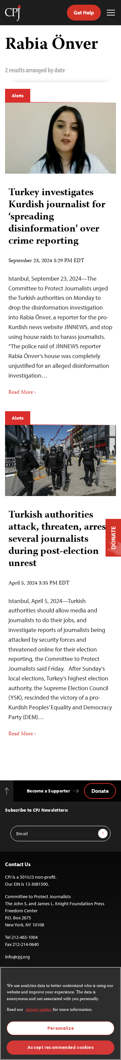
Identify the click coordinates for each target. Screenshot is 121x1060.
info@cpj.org (17, 957)
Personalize (60, 1028)
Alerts (18, 96)
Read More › (22, 392)
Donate (100, 790)
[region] (60, 1013)
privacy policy (39, 1010)
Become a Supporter (48, 791)
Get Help (84, 12)
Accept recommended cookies (60, 1047)
